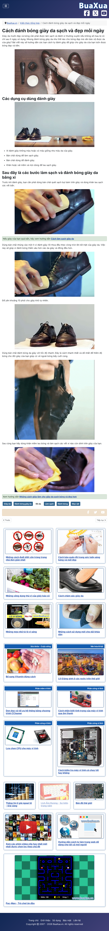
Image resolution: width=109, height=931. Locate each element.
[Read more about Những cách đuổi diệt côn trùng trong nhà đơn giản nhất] (28, 542)
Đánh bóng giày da (23, 504)
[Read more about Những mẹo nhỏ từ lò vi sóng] (28, 616)
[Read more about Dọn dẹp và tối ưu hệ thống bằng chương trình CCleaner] (28, 699)
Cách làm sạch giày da (62, 238)
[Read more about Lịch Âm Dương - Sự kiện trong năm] (54, 792)
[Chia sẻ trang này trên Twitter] (95, 512)
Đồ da (38, 504)
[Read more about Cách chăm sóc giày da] (81, 580)
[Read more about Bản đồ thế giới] (89, 792)
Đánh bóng (63, 504)
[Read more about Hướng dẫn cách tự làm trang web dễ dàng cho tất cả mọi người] (81, 826)
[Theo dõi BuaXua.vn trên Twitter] (95, 13)
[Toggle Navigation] (6, 6)
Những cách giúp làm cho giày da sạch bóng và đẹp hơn (48, 496)
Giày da (7, 504)
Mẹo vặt (75, 504)
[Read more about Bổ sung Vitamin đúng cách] (28, 661)
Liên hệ (77, 920)
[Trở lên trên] (104, 926)
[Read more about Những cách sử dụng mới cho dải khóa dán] (81, 616)
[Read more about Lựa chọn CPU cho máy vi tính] (28, 735)
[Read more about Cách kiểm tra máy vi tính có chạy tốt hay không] (81, 746)
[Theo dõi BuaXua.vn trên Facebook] (86, 13)
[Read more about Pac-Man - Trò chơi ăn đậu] (54, 877)
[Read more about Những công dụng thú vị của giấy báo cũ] (28, 580)
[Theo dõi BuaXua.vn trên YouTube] (104, 13)
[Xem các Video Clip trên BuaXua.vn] (102, 512)
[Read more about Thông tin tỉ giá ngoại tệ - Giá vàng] (19, 792)
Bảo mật (67, 920)
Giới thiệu (45, 920)
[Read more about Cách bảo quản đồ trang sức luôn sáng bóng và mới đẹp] (81, 542)
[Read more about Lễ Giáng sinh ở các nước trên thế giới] (81, 662)
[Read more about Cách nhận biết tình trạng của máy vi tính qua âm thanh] (81, 699)
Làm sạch (49, 504)
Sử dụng (56, 920)
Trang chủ (33, 920)
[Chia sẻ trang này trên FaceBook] (88, 512)
